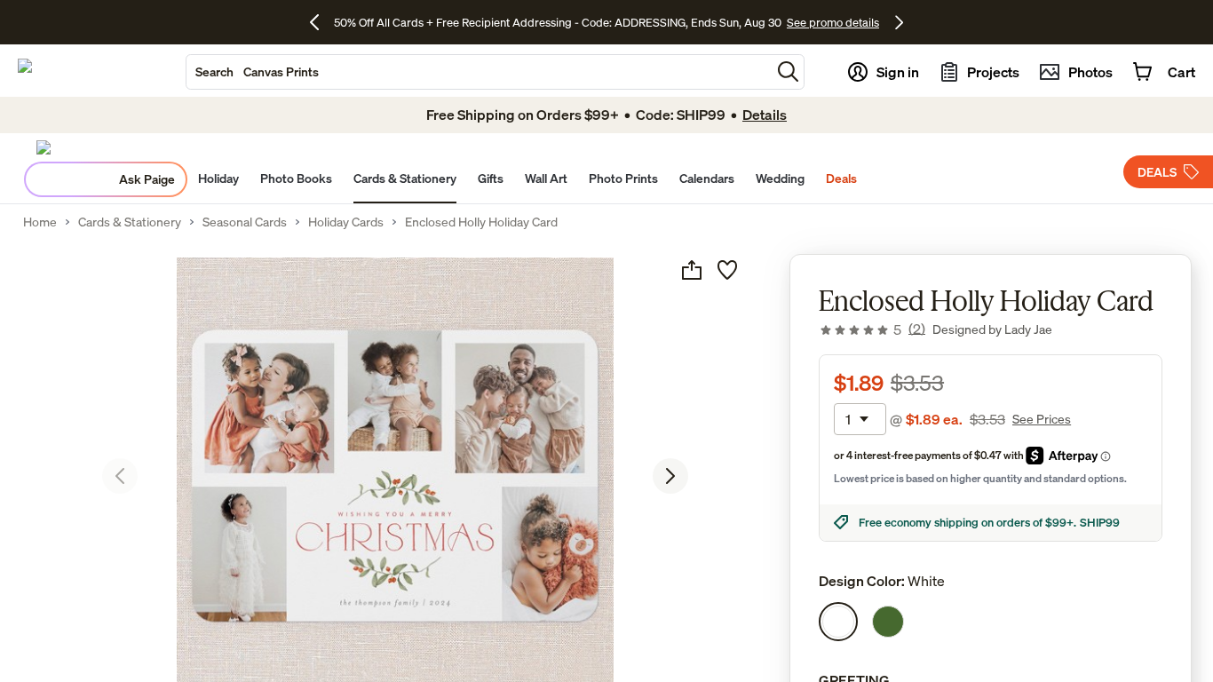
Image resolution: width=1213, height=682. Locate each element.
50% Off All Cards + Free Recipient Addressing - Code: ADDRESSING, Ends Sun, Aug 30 (557, 22)
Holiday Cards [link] (346, 222)
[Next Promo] (899, 22)
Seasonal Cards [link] (244, 222)
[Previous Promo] (321, 22)
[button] (788, 71)
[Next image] (670, 476)
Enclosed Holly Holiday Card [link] (481, 222)
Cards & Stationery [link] (129, 222)
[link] (872, 329)
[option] (838, 621)
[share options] (692, 270)
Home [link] (40, 222)
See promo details (833, 22)
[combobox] (478, 72)
